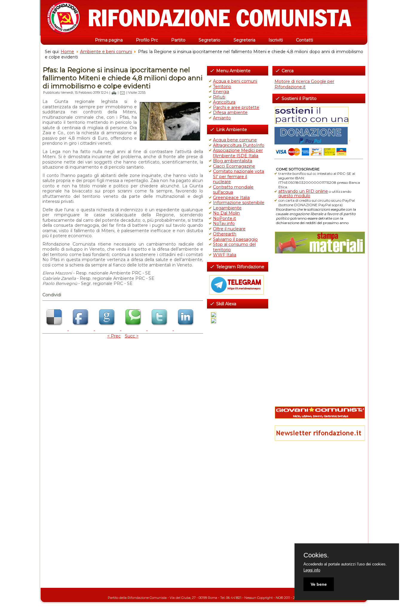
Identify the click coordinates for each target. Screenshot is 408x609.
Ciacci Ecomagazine (234, 166)
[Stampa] (114, 92)
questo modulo (294, 195)
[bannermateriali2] (318, 243)
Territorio (222, 86)
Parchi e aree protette (236, 107)
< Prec (114, 336)
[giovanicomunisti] (318, 412)
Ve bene (319, 584)
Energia (221, 91)
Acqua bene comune (235, 140)
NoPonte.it (224, 218)
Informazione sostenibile (238, 202)
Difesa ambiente (230, 112)
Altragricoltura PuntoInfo (238, 145)
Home (67, 51)
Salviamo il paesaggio (235, 239)
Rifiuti (219, 97)
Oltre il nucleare (229, 229)
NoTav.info (224, 223)
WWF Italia (224, 255)
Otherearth (224, 234)
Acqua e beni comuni (235, 81)
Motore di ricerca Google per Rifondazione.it (304, 84)
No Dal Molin (226, 213)
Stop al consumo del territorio (234, 247)
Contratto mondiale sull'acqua (233, 189)
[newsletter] (318, 433)
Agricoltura (224, 102)
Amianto (222, 118)
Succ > (132, 336)
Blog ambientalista (232, 161)
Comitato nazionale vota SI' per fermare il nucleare (238, 176)
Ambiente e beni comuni (106, 51)
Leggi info (311, 570)
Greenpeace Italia (231, 197)
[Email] (122, 92)
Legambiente (227, 208)
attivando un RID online (303, 191)
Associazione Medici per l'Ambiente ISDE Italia (238, 153)
